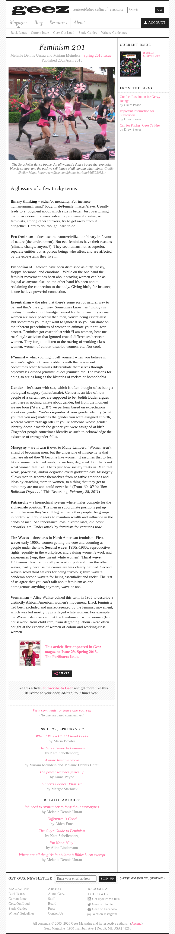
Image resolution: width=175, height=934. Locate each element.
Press (51, 908)
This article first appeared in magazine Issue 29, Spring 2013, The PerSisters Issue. (73, 652)
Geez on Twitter (103, 904)
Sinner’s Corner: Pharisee (62, 784)
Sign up (107, 878)
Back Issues (19, 32)
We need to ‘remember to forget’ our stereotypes (62, 807)
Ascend (136, 923)
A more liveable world (62, 760)
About (79, 22)
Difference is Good (62, 819)
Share (64, 673)
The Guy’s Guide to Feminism (62, 748)
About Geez (56, 894)
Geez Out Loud (63, 32)
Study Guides (88, 32)
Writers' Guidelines (114, 32)
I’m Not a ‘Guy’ (62, 843)
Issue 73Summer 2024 (151, 54)
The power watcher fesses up (61, 772)
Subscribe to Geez (58, 688)
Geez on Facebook (104, 909)
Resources (58, 22)
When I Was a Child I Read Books (62, 736)
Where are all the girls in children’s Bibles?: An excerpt (62, 855)
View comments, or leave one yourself (62, 710)
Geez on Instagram (104, 914)
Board (52, 903)
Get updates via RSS (106, 899)
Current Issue (40, 32)
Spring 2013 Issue (97, 55)
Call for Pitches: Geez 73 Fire (140, 125)
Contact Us (55, 913)
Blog (38, 22)
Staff (51, 898)
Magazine (19, 22)
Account (156, 22)
